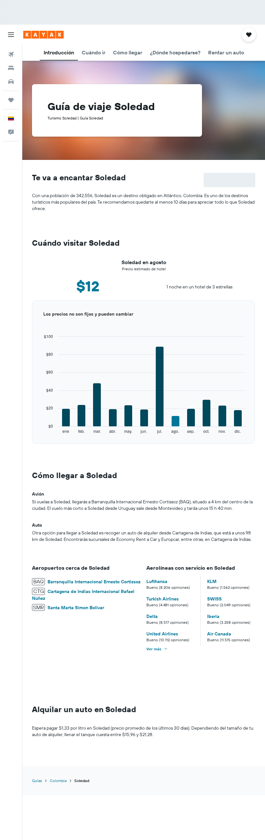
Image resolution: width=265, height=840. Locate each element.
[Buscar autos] (11, 81)
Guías (37, 780)
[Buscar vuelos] (11, 54)
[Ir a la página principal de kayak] (43, 35)
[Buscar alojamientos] (11, 68)
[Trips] (11, 100)
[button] (11, 35)
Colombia (58, 780)
